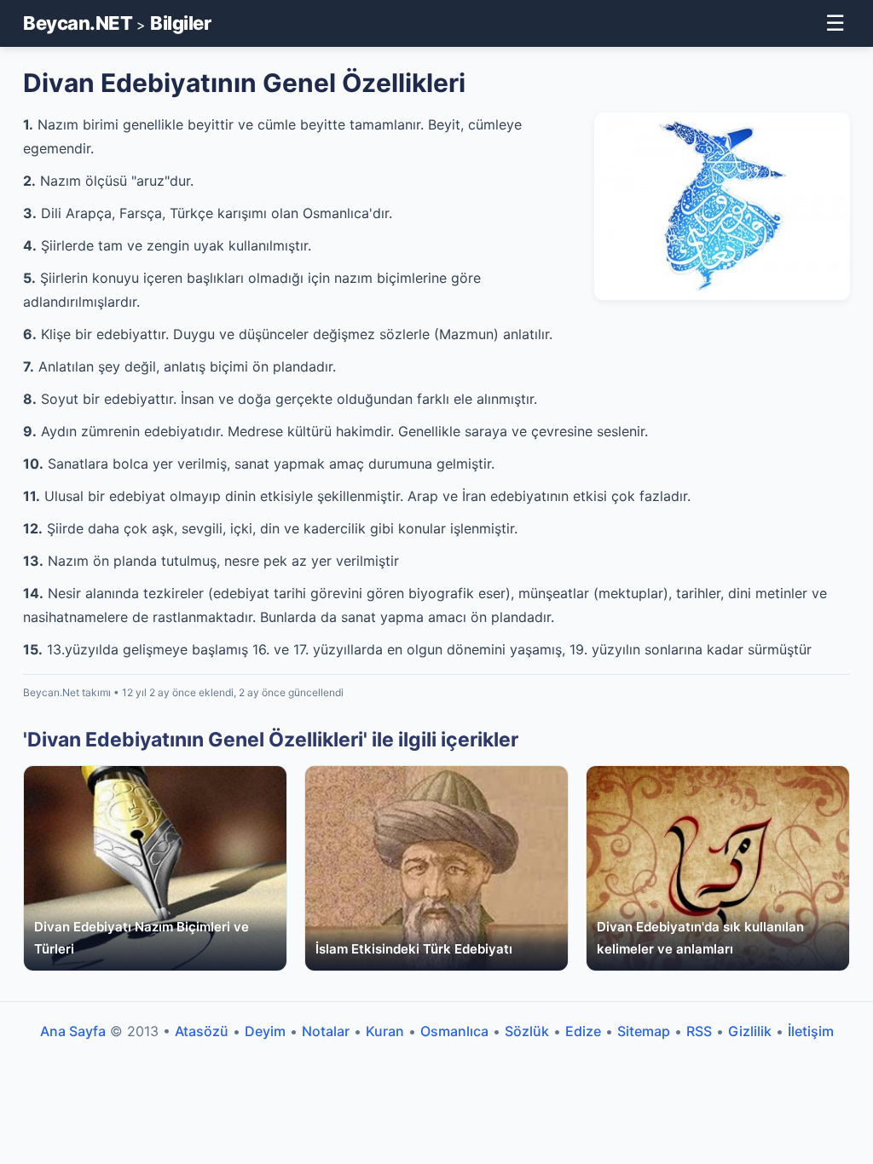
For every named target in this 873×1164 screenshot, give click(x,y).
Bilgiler (180, 23)
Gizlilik (750, 1031)
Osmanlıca (454, 1031)
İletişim (811, 1031)
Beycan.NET (77, 23)
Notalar (326, 1031)
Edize (583, 1031)
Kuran (385, 1031)
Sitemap (643, 1031)
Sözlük (527, 1031)
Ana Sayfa (73, 1031)
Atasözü (201, 1031)
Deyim (265, 1031)
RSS (699, 1031)
